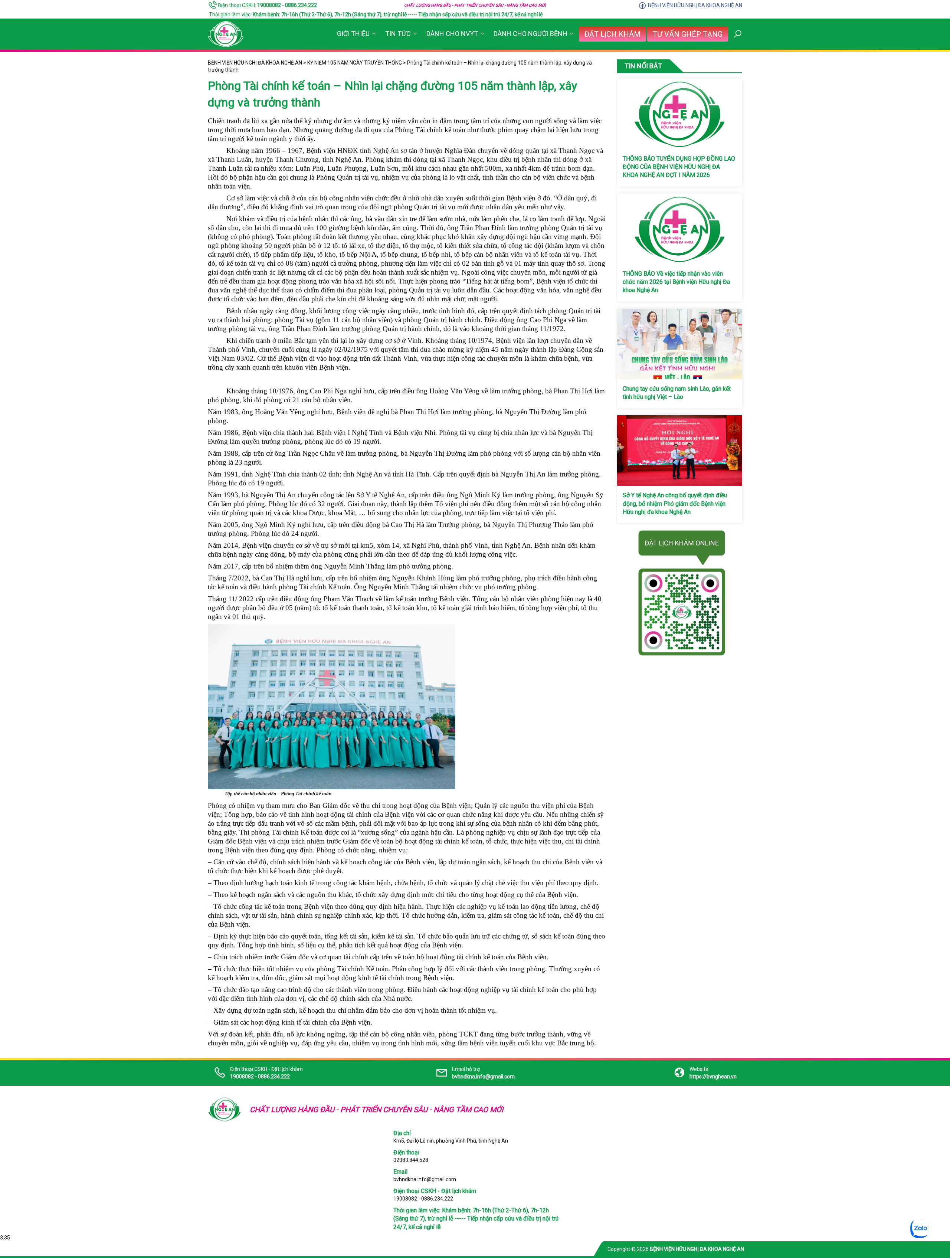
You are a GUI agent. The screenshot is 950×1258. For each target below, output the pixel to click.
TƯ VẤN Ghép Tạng (688, 34)
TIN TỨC (398, 33)
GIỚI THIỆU (353, 33)
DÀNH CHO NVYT (452, 33)
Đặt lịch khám (612, 34)
